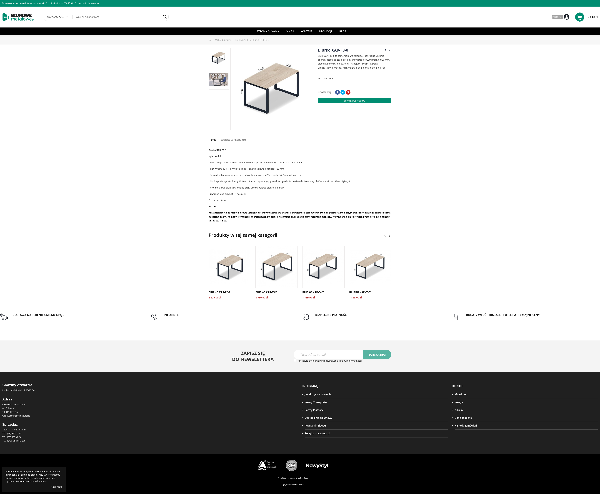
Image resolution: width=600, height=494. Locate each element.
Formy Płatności (314, 410)
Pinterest (348, 92)
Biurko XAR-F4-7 (313, 292)
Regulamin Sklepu (315, 425)
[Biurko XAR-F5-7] (370, 267)
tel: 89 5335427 (172, 318)
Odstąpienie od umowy (318, 418)
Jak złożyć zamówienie (318, 394)
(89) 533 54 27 (19, 429)
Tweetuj (342, 92)
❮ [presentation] (385, 235)
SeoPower (299, 484)
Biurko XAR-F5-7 (360, 292)
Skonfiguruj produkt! (354, 100)
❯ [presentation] (389, 235)
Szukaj (165, 17)
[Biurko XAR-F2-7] (229, 267)
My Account (561, 17)
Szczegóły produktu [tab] (233, 139)
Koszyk (459, 402)
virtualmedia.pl (301, 478)
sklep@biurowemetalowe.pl (32, 3)
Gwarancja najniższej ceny (481, 318)
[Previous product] (385, 50)
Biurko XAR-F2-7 (219, 292)
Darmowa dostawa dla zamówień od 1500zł (37, 318)
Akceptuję (56, 486)
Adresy (459, 410)
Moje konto (461, 394)
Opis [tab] (213, 139)
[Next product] (389, 50)
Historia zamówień (466, 425)
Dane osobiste (463, 418)
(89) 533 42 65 (14, 433)
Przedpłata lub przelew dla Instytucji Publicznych (343, 318)
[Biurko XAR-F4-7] (323, 267)
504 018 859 (19, 440)
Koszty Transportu (316, 402)
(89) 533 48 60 (14, 437)
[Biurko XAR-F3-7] (276, 267)
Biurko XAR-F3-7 (266, 292)
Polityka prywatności (317, 433)
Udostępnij (337, 92)
